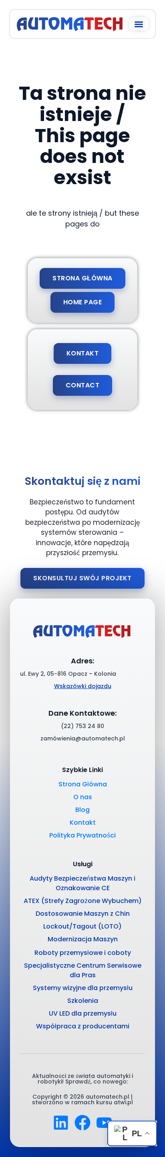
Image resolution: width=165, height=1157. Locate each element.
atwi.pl (123, 1102)
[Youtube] (104, 1123)
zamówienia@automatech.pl (82, 738)
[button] (139, 24)
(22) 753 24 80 (82, 726)
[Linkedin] (61, 1123)
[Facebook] (82, 1123)
